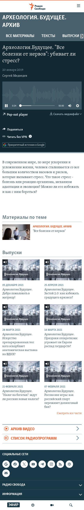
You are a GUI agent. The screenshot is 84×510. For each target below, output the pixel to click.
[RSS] (60, 464)
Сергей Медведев (14, 75)
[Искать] (71, 505)
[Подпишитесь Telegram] (42, 464)
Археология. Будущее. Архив (52, 226)
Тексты (48, 36)
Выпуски (70, 36)
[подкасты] (33, 505)
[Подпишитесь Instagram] (51, 464)
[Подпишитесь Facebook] (15, 464)
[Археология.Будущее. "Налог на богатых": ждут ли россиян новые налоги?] (21, 371)
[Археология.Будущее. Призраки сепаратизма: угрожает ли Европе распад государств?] (63, 314)
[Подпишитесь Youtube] (33, 464)
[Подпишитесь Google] (6, 464)
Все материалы (20, 36)
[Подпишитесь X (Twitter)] (24, 464)
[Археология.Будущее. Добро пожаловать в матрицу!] (21, 269)
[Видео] (52, 505)
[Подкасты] (69, 464)
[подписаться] (6, 473)
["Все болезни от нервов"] (16, 232)
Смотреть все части (69, 413)
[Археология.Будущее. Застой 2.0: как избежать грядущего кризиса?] (63, 269)
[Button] (13, 130)
